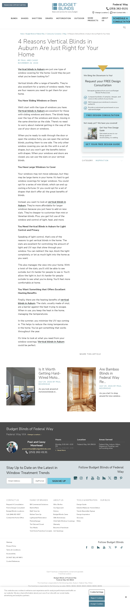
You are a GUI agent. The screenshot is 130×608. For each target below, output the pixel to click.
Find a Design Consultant (15, 508)
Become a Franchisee (60, 528)
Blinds (14, 18)
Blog (64, 34)
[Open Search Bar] (124, 27)
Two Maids (34, 528)
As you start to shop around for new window (110, 394)
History (56, 511)
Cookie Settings (96, 592)
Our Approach (58, 508)
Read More (61, 450)
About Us (105, 19)
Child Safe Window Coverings (64, 521)
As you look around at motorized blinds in (48, 390)
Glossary (80, 518)
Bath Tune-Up (35, 511)
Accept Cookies (97, 604)
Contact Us (12, 500)
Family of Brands (39, 500)
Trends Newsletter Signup (86, 511)
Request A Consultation (14, 504)
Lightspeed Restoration (38, 518)
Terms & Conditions (13, 550)
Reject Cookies (97, 598)
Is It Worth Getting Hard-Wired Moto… (50, 373)
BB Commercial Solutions (39, 504)
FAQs (79, 521)
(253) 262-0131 (118, 8)
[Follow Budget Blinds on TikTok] (122, 547)
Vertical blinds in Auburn (31, 69)
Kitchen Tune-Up (35, 514)
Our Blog (105, 500)
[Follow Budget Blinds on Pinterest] (121, 478)
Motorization (63, 18)
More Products (93, 19)
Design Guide (81, 504)
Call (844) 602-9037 (13, 514)
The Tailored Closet (37, 524)
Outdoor (79, 18)
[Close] (126, 597)
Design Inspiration (83, 514)
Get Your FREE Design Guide (103, 144)
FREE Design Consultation (102, 115)
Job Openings (58, 531)
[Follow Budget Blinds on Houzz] (104, 478)
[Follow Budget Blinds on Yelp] (98, 478)
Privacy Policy (11, 546)
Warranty (56, 524)
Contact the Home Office (15, 518)
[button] (100, 12)
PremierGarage (35, 521)
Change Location (33, 435)
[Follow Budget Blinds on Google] (75, 478)
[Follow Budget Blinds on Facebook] (86, 478)
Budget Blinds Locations (15, 511)
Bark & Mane (34, 508)
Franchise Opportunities (15, 5)
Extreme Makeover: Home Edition (88, 508)
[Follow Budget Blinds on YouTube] (92, 478)
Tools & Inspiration (87, 500)
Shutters (37, 18)
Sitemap (9, 542)
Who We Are (57, 504)
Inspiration (102, 160)
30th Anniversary (59, 518)
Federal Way (120, 4)
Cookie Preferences (13, 561)
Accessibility (10, 554)
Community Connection (54, 34)
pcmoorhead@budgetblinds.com (36, 449)
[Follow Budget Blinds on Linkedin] (115, 478)
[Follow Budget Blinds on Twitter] (109, 478)
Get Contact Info (119, 13)
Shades (24, 18)
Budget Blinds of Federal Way (35, 34)
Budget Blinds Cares (60, 514)
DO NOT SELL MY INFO (14, 557)
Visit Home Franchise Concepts (41, 531)
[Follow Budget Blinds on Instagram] (81, 478)
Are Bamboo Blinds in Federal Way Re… (109, 375)
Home (22, 34)
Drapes (49, 18)
